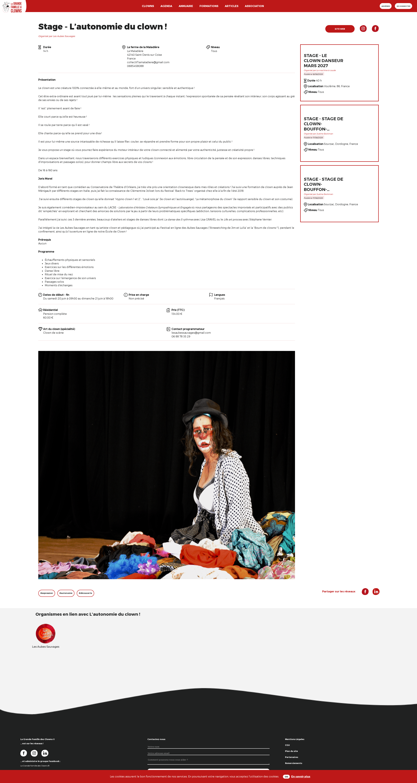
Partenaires (291, 757)
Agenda (166, 5)
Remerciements (293, 763)
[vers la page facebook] (25, 753)
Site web (340, 29)
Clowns (148, 5)
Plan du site (291, 751)
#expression (46, 593)
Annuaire (186, 5)
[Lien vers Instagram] (361, 30)
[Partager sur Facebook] (411, 756)
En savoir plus (300, 776)
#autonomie (65, 593)
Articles (231, 5)
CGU (287, 745)
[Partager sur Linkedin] (411, 766)
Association (254, 5)
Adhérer (385, 6)
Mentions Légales (294, 739)
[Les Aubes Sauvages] (45, 633)
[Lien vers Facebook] (373, 30)
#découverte (85, 593)
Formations (209, 5)
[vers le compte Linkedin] (46, 753)
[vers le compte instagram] (36, 753)
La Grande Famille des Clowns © (34, 765)
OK (286, 777)
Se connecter (403, 6)
